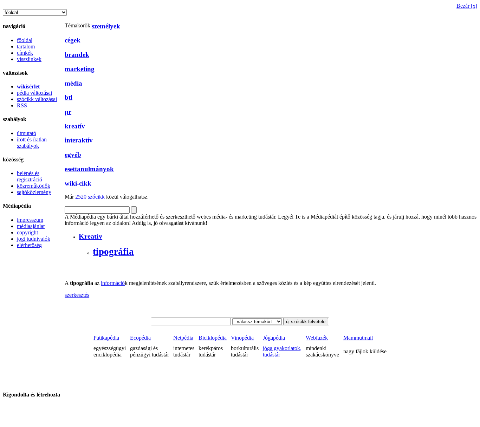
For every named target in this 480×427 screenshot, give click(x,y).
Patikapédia (106, 338)
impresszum (30, 220)
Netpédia (183, 338)
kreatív (75, 126)
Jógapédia (274, 338)
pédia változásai (34, 93)
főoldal (24, 40)
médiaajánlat (31, 226)
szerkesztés (77, 295)
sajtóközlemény (34, 192)
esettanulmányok (89, 169)
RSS (22, 105)
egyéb (73, 154)
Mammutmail (358, 338)
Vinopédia (242, 338)
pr (68, 111)
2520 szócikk (90, 197)
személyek (106, 26)
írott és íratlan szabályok (32, 142)
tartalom (26, 46)
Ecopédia (140, 338)
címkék (25, 53)
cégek (72, 40)
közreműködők (33, 186)
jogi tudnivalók (33, 239)
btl (68, 97)
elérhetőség (29, 245)
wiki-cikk (78, 183)
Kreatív (90, 236)
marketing (80, 69)
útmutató (26, 133)
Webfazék (317, 338)
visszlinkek (29, 59)
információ (113, 283)
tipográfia (113, 251)
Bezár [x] (466, 6)
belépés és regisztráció (29, 176)
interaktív (79, 140)
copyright (27, 232)
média (73, 83)
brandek (77, 54)
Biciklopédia (213, 338)
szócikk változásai (37, 99)
